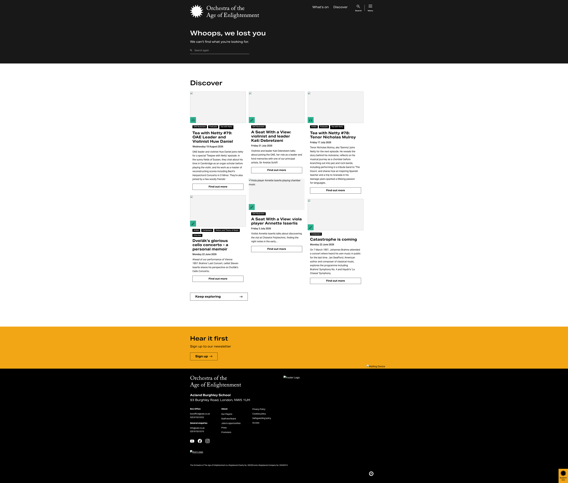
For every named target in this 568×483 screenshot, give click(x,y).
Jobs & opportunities (231, 423)
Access (255, 422)
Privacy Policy (258, 409)
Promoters (226, 432)
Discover (340, 7)
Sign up (201, 356)
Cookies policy (259, 413)
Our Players (226, 414)
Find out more (218, 186)
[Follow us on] (192, 441)
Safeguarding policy (261, 418)
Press (224, 427)
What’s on (320, 7)
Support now (563, 479)
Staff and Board (228, 418)
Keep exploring (208, 296)
